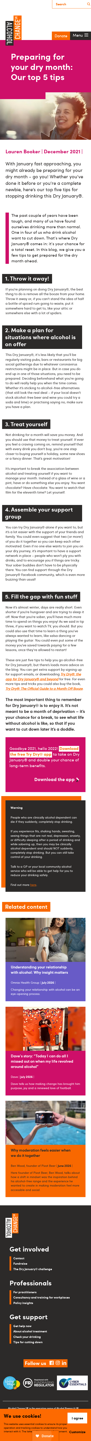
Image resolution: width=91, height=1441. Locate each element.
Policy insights (23, 1303)
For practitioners (25, 1292)
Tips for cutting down (28, 1342)
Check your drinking (27, 1337)
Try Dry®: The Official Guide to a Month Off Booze (44, 688)
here (33, 884)
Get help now (22, 1326)
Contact (18, 1258)
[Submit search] (88, 4)
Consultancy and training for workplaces (41, 1297)
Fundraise (20, 1263)
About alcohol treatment (30, 1331)
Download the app (54, 779)
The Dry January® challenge (32, 1269)
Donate (61, 35)
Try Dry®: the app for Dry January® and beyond (43, 676)
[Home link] (45, 1226)
